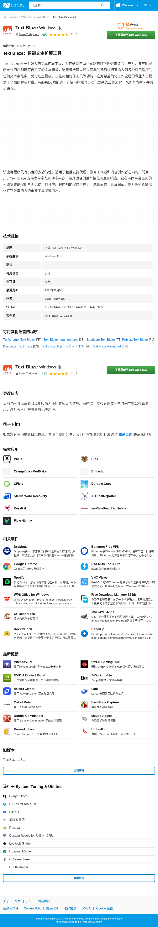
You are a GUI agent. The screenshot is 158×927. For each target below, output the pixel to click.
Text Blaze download (106, 346)
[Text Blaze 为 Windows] (7, 30)
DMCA (86, 908)
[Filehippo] (13, 5)
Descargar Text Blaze (17, 346)
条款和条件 (10, 908)
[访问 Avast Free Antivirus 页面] (131, 26)
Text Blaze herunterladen (61, 339)
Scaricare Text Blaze (101, 339)
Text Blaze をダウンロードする (62, 346)
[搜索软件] (103, 5)
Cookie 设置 (104, 908)
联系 (18, 901)
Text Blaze (38, 27)
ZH (145, 5)
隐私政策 (52, 908)
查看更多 (79, 770)
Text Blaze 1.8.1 (14, 759)
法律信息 (70, 908)
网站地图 (44, 901)
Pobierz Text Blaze (135, 339)
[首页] (4, 17)
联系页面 (125, 434)
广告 (29, 901)
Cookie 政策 (32, 908)
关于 (6, 901)
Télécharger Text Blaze (19, 339)
